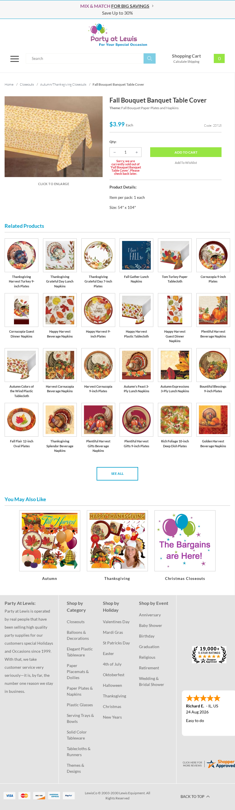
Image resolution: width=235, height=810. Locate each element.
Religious (147, 657)
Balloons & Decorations (78, 635)
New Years (112, 717)
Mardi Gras (113, 632)
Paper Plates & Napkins (80, 691)
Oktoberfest (113, 674)
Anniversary (150, 614)
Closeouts (76, 621)
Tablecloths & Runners (79, 751)
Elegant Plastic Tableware (80, 651)
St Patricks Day (116, 642)
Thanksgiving (114, 695)
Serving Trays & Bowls (81, 718)
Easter (108, 653)
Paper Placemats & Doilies (78, 671)
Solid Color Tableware (77, 734)
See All (117, 473)
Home (9, 84)
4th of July (112, 664)
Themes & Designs (76, 768)
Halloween (112, 685)
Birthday (146, 636)
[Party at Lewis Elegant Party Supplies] (117, 34)
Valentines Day (116, 621)
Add (186, 152)
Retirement (149, 667)
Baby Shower (150, 625)
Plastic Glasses (80, 704)
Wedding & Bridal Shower (151, 681)
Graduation (149, 646)
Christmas (112, 706)
